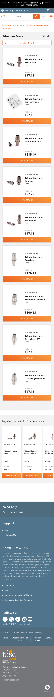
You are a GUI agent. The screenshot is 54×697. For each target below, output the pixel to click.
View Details (27, 81)
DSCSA (48, 637)
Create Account (21, 10)
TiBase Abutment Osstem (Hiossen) (35, 377)
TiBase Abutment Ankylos (34, 258)
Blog (7, 590)
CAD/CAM (24, 26)
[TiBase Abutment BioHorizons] (14, 103)
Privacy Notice (37, 639)
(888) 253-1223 (17, 512)
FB (4, 618)
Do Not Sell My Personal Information (17, 624)
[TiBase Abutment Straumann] (14, 64)
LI (16, 618)
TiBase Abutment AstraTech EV (34, 337)
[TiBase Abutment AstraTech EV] (14, 341)
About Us (9, 585)
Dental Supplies (13, 26)
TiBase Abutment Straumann (34, 61)
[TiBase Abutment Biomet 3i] (14, 222)
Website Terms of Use (20, 639)
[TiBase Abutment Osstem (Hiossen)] (14, 380)
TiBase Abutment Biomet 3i (34, 219)
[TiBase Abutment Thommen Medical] (14, 301)
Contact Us (10, 535)
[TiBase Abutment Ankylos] (14, 261)
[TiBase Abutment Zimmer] (14, 182)
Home (5, 637)
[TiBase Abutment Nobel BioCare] (14, 143)
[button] (36, 16)
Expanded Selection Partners (18, 600)
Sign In (8, 10)
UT (29, 618)
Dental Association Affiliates (18, 595)
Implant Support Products (39, 26)
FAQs (7, 530)
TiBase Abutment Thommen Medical (35, 298)
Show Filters (27, 42)
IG (22, 618)
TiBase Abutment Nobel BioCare (34, 140)
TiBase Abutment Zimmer (34, 179)
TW (10, 618)
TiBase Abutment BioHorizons (34, 100)
